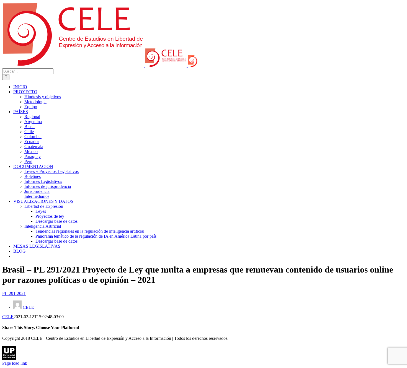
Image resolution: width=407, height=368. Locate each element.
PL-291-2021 (14, 293)
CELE (28, 307)
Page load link (14, 363)
